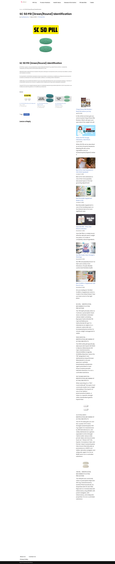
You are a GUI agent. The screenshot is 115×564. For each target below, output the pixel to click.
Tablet (92, 2)
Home (21, 9)
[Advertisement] (85, 28)
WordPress (30, 562)
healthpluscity (25, 17)
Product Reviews (45, 2)
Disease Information (70, 2)
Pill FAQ (34, 2)
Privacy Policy (24, 559)
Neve (21, 562)
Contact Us (32, 556)
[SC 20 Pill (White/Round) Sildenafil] (28, 98)
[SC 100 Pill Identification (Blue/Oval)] (45, 98)
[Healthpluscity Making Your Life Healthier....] (24, 2)
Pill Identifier (83, 2)
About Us (22, 556)
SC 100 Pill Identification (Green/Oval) (60, 104)
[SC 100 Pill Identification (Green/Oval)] (63, 98)
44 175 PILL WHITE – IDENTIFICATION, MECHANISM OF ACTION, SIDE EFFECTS (85, 417)
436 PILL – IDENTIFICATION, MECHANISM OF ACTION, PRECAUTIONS (83, 474)
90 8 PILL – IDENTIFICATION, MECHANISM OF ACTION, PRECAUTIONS (83, 306)
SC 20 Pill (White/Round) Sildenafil (27, 103)
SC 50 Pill (26, 114)
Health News (57, 2)
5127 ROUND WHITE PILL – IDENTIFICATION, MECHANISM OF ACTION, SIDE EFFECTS (85, 378)
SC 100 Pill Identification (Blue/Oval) (42, 104)
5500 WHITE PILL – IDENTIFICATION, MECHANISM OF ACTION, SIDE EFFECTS (85, 339)
